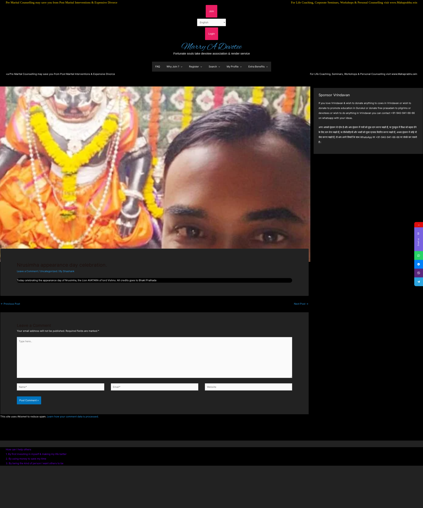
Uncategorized (48, 271)
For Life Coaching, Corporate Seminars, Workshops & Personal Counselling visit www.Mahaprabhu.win (354, 2)
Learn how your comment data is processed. (73, 416)
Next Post (301, 303)
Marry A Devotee (211, 47)
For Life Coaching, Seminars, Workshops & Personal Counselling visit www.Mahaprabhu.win (363, 74)
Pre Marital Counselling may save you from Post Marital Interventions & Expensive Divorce (61, 2)
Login (211, 33)
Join (211, 11)
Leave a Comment (27, 271)
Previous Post (10, 303)
